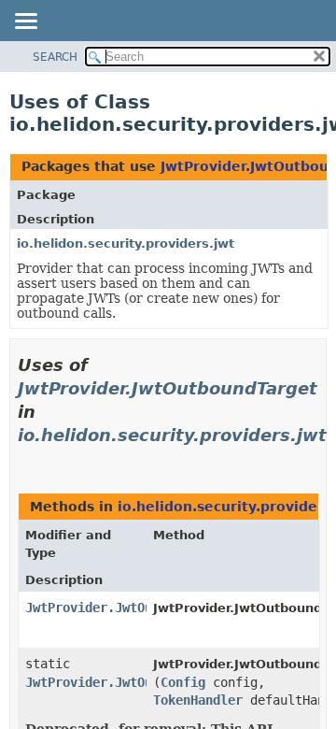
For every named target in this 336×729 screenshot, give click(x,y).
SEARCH (55, 57)
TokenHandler (198, 700)
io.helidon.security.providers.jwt (125, 243)
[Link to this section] (25, 458)
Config (183, 682)
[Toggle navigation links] (25, 22)
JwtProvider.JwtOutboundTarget (167, 388)
